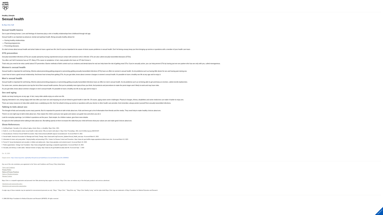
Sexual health (13, 19)
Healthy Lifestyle (8, 15)
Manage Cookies (7, 176)
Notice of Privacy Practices (10, 172)
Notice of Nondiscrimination (10, 174)
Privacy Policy (6, 170)
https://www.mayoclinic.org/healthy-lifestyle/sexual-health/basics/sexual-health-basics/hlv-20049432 (40, 157)
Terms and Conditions (8, 167)
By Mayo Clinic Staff (8, 25)
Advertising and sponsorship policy (12, 184)
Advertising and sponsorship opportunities (14, 186)
